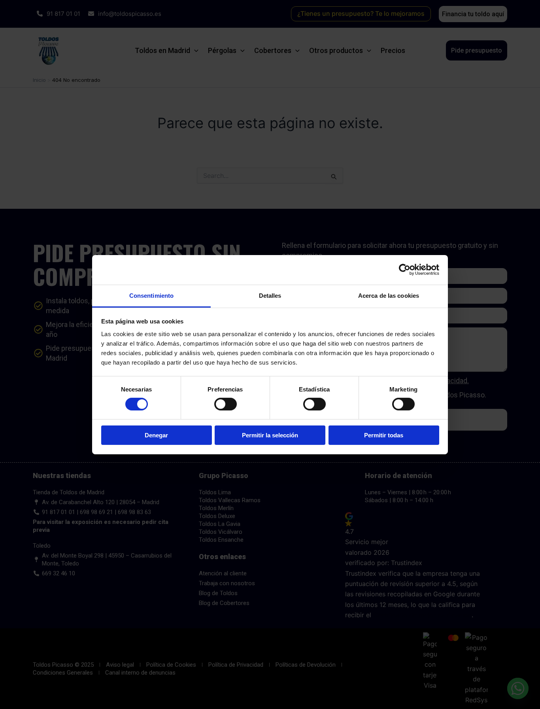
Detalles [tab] (270, 295)
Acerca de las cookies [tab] (388, 295)
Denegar (156, 435)
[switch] (225, 404)
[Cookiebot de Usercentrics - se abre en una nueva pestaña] (404, 270)
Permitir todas (383, 435)
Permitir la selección (270, 435)
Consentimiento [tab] (151, 295)
